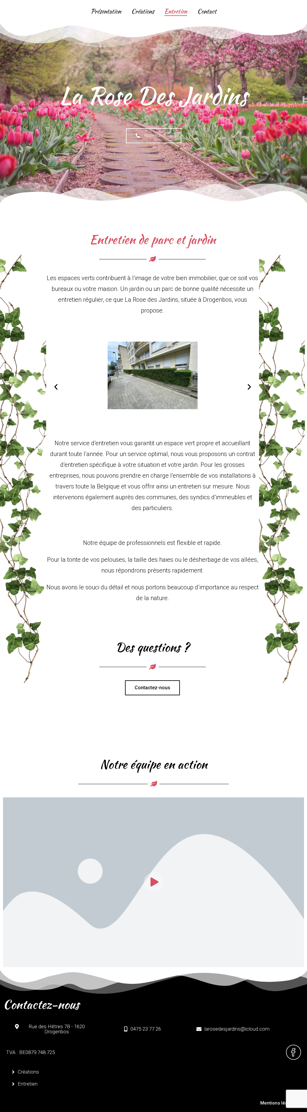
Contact (206, 11)
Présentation (106, 11)
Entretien (175, 11)
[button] (56, 387)
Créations (142, 11)
